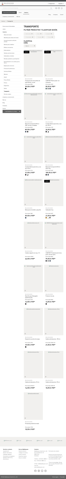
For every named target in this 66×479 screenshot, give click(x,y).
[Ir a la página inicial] (7, 3)
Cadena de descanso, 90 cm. (53, 382)
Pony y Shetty (7, 80)
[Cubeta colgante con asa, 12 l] (33, 235)
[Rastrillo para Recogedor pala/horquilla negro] (33, 278)
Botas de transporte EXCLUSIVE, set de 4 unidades (32, 124)
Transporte (6, 91)
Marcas (4, 100)
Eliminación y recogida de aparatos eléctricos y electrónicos (8, 457)
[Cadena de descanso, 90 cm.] (53, 364)
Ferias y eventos (22, 454)
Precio (49, 37)
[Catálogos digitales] (56, 8)
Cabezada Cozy (49, 209)
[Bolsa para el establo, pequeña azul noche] (33, 192)
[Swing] (29, 441)
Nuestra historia (22, 451)
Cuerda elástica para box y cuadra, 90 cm (54, 124)
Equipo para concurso (9, 65)
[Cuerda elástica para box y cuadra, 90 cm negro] (53, 106)
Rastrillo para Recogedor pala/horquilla (31, 296)
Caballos (5, 32)
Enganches (6, 85)
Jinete (4, 29)
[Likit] (59, 441)
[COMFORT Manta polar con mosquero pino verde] (53, 63)
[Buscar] (51, 8)
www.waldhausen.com (39, 467)
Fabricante (28, 33)
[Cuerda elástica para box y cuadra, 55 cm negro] (33, 149)
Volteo (5, 88)
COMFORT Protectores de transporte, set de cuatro (54, 253)
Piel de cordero (7, 94)
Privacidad (62, 477)
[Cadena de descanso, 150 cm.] (53, 321)
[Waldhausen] (8, 441)
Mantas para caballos (9, 44)
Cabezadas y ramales (9, 56)
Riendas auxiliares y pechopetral (11, 58)
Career (4, 108)
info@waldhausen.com (43, 463)
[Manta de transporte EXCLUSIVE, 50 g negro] (53, 149)
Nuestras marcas (23, 456)
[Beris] (50, 441)
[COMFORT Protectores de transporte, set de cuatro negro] (53, 235)
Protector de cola (50, 296)
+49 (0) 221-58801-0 (43, 458)
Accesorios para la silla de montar (10, 41)
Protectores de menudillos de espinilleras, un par (32, 81)
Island (5, 77)
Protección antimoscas (9, 68)
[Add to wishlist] (25, 75)
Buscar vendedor (22, 457)
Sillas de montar (8, 34)
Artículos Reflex (7, 71)
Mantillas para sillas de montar (11, 37)
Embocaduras (7, 50)
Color (38, 33)
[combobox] (26, 8)
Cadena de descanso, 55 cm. (32, 382)
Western (6, 74)
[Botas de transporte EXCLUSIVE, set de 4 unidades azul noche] (33, 106)
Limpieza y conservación (8, 97)
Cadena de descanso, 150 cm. (53, 339)
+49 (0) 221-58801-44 (41, 460)
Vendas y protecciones (9, 53)
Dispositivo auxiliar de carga (32, 339)
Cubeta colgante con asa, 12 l (32, 253)
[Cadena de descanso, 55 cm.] (33, 364)
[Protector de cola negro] (53, 278)
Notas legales (55, 477)
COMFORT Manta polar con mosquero (53, 81)
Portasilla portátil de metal (32, 423)
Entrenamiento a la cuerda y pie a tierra (12, 62)
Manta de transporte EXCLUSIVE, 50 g (53, 167)
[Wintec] (39, 441)
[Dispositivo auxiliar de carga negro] (33, 321)
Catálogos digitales (7, 454)
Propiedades (29, 37)
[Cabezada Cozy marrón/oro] (53, 192)
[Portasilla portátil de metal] (33, 406)
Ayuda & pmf (6, 451)
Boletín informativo (7, 452)
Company (5, 105)
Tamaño (40, 37)
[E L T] (19, 441)
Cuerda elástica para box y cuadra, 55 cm (33, 167)
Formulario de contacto (54, 451)
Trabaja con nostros (23, 452)
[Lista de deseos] (62, 8)
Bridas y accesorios (8, 47)
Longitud (48, 33)
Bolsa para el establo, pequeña (33, 209)
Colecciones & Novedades (9, 26)
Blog (4, 102)
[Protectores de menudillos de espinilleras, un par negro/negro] (33, 63)
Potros (5, 82)
